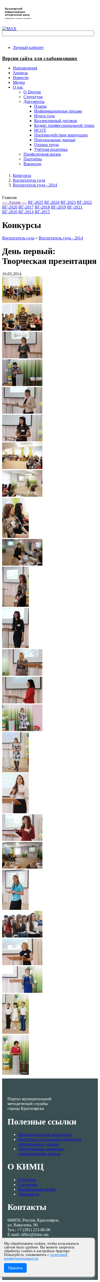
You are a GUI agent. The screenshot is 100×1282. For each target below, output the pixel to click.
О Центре (27, 1179)
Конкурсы (22, 175)
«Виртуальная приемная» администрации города (41, 1151)
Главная (9, 197)
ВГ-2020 (9, 207)
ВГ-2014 (26, 212)
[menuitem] (28, 47)
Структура (27, 1184)
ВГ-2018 (42, 207)
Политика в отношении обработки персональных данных (49, 1141)
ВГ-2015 (42, 212)
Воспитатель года (29, 180)
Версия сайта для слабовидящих (39, 58)
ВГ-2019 (58, 207)
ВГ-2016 (9, 212)
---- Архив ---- (14, 202)
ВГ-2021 (74, 207)
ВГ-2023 (68, 202)
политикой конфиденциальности (35, 1256)
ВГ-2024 (51, 202)
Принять (15, 1268)
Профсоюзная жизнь (36, 1189)
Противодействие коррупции (45, 1134)
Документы (28, 1194)
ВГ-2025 (35, 202)
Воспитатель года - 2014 (35, 185)
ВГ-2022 (84, 202)
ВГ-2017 (26, 207)
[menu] (55, 125)
